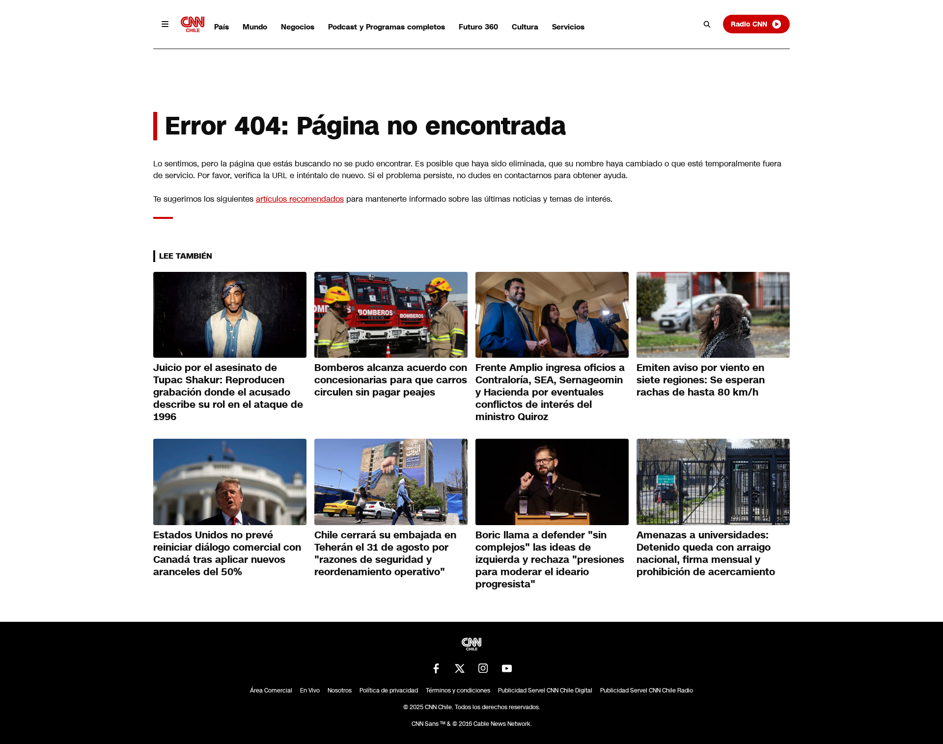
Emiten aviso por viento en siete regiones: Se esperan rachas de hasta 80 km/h (701, 380)
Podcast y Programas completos (386, 27)
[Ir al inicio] (192, 24)
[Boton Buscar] (707, 24)
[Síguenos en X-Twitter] (460, 668)
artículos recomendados (300, 199)
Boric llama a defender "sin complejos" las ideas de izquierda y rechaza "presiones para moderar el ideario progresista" (549, 559)
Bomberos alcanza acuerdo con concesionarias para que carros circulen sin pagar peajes (390, 380)
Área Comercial (271, 690)
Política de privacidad (389, 690)
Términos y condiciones (458, 690)
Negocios (297, 27)
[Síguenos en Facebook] (436, 668)
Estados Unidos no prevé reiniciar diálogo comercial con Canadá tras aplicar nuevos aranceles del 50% (227, 553)
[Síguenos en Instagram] (483, 668)
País (221, 27)
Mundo (255, 27)
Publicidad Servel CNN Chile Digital (545, 690)
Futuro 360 (478, 27)
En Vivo (310, 690)
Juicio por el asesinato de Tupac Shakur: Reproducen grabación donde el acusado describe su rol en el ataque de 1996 (228, 392)
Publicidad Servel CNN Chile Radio (646, 690)
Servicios (568, 27)
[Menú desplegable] (165, 24)
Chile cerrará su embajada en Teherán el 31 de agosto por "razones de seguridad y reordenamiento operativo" (385, 553)
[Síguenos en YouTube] (507, 668)
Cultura (525, 27)
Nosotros (340, 690)
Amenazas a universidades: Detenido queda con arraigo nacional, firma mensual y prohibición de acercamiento (706, 553)
